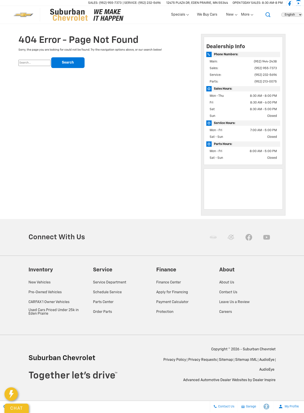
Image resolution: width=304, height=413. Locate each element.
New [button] (230, 15)
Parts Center (103, 302)
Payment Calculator (172, 302)
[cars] (213, 237)
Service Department (109, 282)
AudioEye (266, 360)
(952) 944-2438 (265, 61)
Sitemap (226, 360)
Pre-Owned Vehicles (45, 292)
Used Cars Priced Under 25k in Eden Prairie (53, 312)
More (245, 15)
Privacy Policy (174, 360)
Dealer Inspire (264, 380)
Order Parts (102, 312)
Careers (225, 312)
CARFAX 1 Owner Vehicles (48, 302)
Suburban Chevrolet (259, 349)
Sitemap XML (246, 360)
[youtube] (298, 3)
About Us (226, 282)
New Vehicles (39, 282)
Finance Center (168, 282)
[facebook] (289, 3)
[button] (268, 15)
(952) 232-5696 (265, 74)
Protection (164, 312)
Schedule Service (107, 292)
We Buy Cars (207, 15)
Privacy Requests (202, 360)
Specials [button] (178, 15)
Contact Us (228, 292)
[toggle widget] (11, 394)
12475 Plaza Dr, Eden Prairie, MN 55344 (197, 2)
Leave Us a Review (234, 302)
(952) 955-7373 (265, 68)
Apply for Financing (172, 292)
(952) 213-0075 (265, 81)
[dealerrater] (231, 237)
